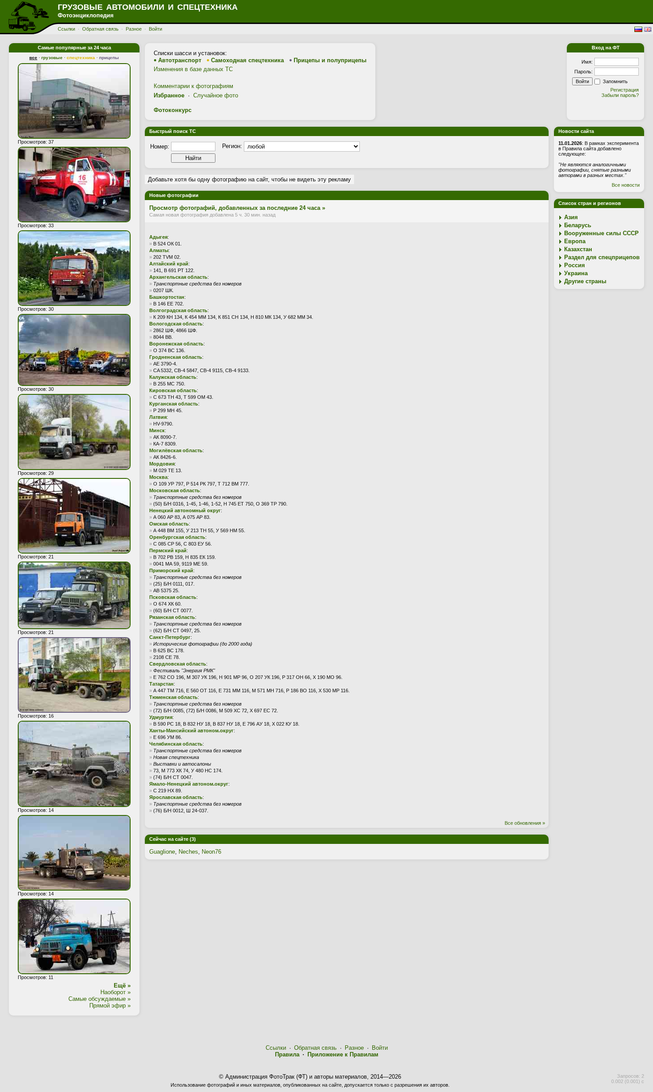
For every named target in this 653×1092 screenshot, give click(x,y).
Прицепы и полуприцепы (330, 60)
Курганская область (173, 403)
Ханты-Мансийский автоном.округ (191, 730)
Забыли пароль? (620, 95)
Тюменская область (173, 697)
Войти (155, 29)
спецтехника (81, 57)
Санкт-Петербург (170, 637)
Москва (158, 477)
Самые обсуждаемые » (99, 999)
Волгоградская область (178, 310)
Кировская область (173, 390)
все (33, 57)
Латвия (158, 417)
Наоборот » (115, 992)
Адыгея (158, 237)
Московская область (174, 490)
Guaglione (162, 851)
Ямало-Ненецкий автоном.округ (188, 784)
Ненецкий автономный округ (185, 510)
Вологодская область (176, 323)
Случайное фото (215, 95)
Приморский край (171, 570)
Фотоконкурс (172, 110)
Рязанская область (172, 617)
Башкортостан (166, 297)
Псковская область (172, 597)
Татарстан (161, 684)
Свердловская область (177, 663)
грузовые (52, 57)
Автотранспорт (179, 60)
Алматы (158, 250)
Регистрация (624, 89)
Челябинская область (176, 744)
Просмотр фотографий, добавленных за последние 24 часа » (237, 208)
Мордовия (162, 463)
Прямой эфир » (110, 1005)
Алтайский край (168, 263)
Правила (287, 1054)
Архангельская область (178, 277)
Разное (134, 29)
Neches (188, 851)
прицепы (109, 57)
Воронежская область (176, 343)
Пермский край (168, 550)
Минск (157, 430)
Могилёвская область (176, 450)
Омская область (169, 523)
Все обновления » (525, 823)
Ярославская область (176, 797)
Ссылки (66, 29)
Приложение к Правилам (342, 1054)
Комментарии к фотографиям (193, 86)
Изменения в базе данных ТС (193, 69)
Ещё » (122, 985)
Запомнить (615, 81)
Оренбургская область (177, 537)
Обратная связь (100, 29)
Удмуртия (160, 717)
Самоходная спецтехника (247, 60)
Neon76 (211, 851)
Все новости (626, 185)
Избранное (169, 95)
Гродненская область (175, 357)
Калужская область (172, 377)
